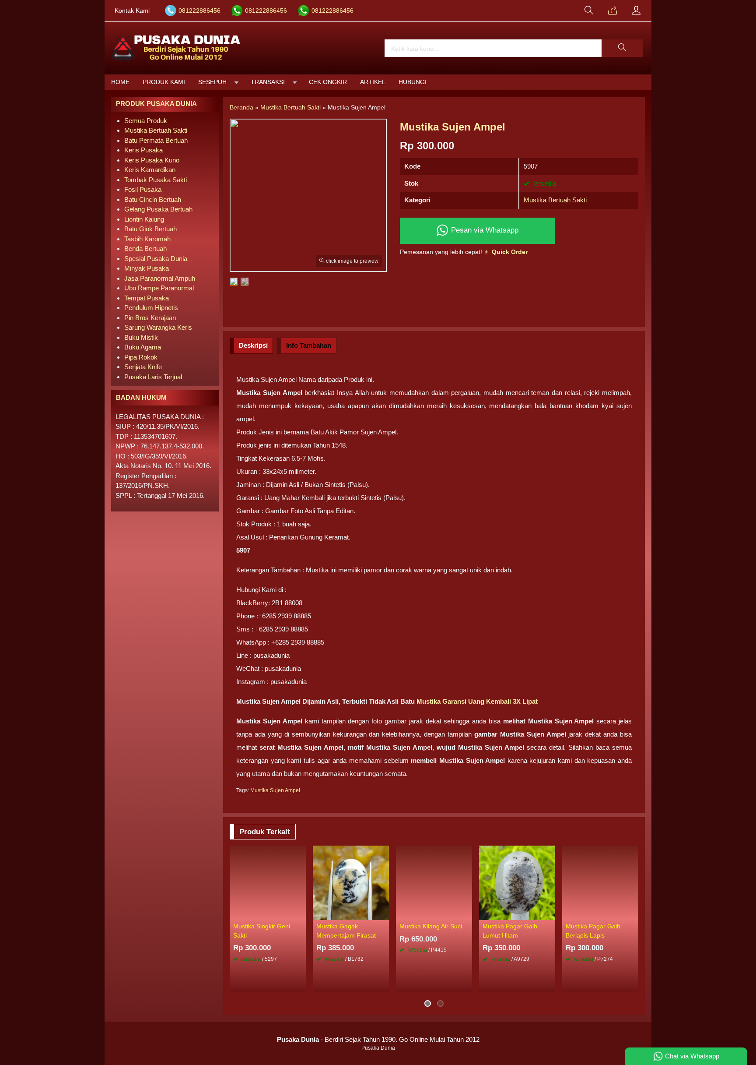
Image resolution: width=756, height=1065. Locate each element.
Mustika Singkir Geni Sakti (261, 930)
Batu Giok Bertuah (150, 229)
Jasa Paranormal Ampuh (159, 278)
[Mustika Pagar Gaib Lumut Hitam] (517, 882)
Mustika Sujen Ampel (275, 790)
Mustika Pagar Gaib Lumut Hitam (510, 930)
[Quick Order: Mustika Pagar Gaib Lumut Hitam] (550, 913)
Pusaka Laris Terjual (153, 377)
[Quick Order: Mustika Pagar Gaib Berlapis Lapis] (633, 913)
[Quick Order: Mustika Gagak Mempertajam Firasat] (383, 913)
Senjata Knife (143, 366)
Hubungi (413, 82)
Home (120, 82)
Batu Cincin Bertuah (152, 199)
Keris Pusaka (143, 150)
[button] (622, 48)
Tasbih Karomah (147, 239)
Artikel (372, 82)
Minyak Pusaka (146, 268)
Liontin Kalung (144, 219)
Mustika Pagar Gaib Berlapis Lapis (593, 930)
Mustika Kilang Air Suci (430, 926)
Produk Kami (164, 82)
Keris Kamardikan (149, 169)
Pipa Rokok (141, 357)
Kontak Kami (132, 10)
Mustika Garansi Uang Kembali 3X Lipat (477, 701)
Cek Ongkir (328, 82)
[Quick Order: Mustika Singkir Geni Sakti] (300, 913)
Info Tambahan (308, 345)
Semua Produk (145, 120)
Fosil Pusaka (142, 189)
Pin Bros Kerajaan (150, 317)
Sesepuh (212, 82)
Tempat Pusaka (146, 298)
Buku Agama (142, 347)
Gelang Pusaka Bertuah (158, 209)
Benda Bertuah (145, 248)
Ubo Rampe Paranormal (159, 288)
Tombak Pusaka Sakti (155, 179)
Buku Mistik (141, 337)
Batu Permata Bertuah (156, 140)
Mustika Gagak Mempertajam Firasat (346, 930)
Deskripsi (253, 345)
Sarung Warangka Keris (158, 327)
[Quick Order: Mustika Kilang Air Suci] (466, 913)
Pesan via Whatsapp (483, 230)
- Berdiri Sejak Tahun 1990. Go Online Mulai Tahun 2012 (378, 1039)
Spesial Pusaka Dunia (155, 258)
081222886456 (199, 10)
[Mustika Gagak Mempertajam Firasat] (351, 882)
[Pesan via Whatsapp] (612, 11)
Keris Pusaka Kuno (151, 160)
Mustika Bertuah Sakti (555, 200)
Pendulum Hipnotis (151, 307)
